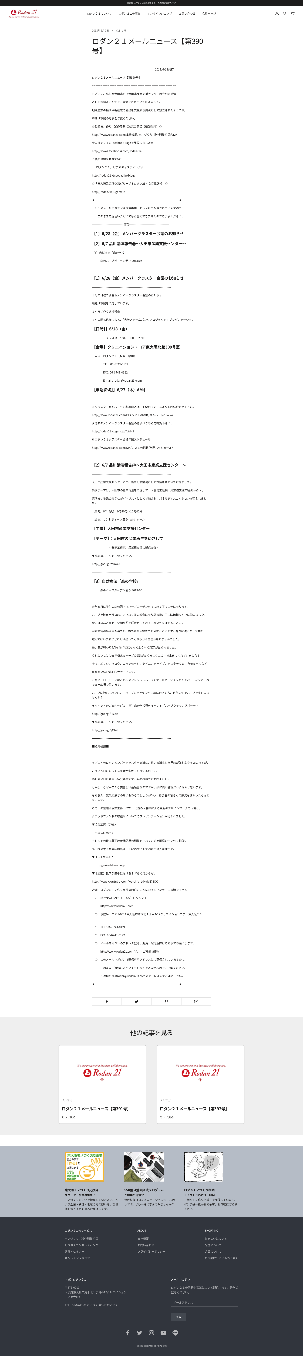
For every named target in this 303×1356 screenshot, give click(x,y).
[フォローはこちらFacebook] (127, 1333)
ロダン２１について (99, 13)
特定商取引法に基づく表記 (221, 1258)
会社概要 (143, 1238)
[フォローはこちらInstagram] (151, 1333)
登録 (178, 1317)
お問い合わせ (187, 13)
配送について (213, 1245)
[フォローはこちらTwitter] (139, 1333)
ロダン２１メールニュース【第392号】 (194, 1109)
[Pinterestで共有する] (166, 1001)
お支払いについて (216, 1238)
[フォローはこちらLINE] (175, 1333)
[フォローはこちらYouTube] (163, 1333)
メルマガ (120, 30)
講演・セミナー (74, 1251)
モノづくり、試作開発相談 (81, 1238)
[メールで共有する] (196, 1001)
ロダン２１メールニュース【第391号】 (96, 1109)
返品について (213, 1251)
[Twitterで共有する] (136, 1001)
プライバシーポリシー (151, 1251)
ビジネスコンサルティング (81, 1245)
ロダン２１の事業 (129, 13)
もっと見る (69, 1117)
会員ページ (209, 13)
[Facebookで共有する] (107, 1001)
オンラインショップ (159, 13)
